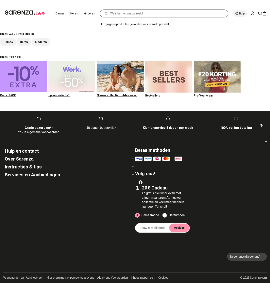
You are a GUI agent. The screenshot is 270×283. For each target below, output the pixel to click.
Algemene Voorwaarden (112, 277)
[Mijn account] (254, 13)
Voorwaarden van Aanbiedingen (23, 277)
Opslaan (179, 227)
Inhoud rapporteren (143, 277)
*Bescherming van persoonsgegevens (70, 277)
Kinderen (89, 13)
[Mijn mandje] (266, 13)
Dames (60, 13)
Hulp (242, 13)
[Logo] (26, 12)
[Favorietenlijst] (260, 13)
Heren (74, 13)
